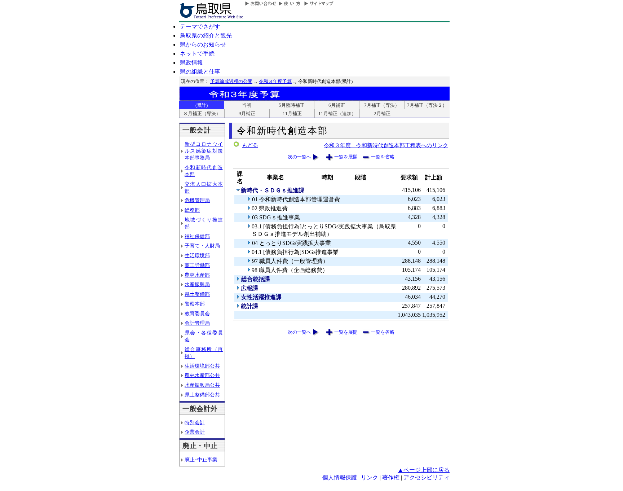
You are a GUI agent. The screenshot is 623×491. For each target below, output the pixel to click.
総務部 (192, 210)
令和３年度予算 (275, 81)
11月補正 (292, 113)
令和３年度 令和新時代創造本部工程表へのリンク (386, 145)
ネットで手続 (197, 54)
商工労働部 (197, 265)
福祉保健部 (197, 236)
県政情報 (191, 63)
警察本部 (195, 304)
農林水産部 (197, 275)
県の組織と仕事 (200, 72)
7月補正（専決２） (427, 105)
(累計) (201, 105)
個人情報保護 (339, 477)
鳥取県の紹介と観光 (206, 35)
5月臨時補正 (292, 105)
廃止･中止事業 (201, 459)
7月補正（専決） (381, 105)
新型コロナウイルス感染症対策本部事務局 (204, 151)
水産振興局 (197, 284)
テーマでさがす (200, 26)
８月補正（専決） (202, 113)
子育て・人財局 (202, 246)
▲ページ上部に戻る (424, 470)
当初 (246, 105)
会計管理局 (197, 323)
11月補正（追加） (337, 113)
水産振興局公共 (202, 385)
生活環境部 (197, 255)
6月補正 (336, 105)
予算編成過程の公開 (231, 81)
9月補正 (247, 113)
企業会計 (195, 432)
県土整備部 (197, 294)
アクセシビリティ (426, 477)
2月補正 (382, 113)
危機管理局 (197, 200)
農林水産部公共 (202, 375)
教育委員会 (197, 313)
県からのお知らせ (203, 44)
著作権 (390, 477)
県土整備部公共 (202, 395)
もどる (250, 145)
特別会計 (195, 422)
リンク (369, 477)
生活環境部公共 (202, 366)
